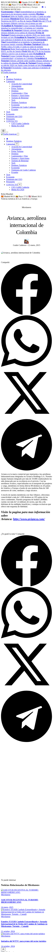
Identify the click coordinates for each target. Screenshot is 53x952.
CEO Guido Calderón (20, 123)
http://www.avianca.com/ (29, 519)
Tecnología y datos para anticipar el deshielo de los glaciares (26, 38)
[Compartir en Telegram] (26, 470)
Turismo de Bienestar (20, 98)
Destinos (14, 91)
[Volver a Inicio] (8, 72)
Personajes (10, 119)
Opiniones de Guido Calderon (23, 107)
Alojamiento (16, 86)
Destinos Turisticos (14, 79)
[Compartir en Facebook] (26, 314)
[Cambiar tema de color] (3, 131)
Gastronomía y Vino (19, 93)
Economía (15, 105)
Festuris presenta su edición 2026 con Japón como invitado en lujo (25, 35)
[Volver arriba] (3, 949)
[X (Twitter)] (45, 7)
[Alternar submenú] (17, 144)
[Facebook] (42, 7)
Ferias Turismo (17, 88)
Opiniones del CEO (14, 116)
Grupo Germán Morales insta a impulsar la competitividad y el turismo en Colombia (24, 27)
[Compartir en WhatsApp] (26, 366)
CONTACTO (12, 121)
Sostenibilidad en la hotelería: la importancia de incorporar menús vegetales (23, 13)
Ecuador (14, 109)
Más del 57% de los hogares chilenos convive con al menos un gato (26, 22)
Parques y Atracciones (20, 95)
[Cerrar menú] (18, 134)
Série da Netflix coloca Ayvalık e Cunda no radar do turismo (26, 16)
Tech (13, 100)
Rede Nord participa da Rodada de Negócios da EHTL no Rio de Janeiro (24, 20)
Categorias (10, 81)
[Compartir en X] (26, 418)
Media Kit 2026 (17, 126)
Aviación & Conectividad (21, 84)
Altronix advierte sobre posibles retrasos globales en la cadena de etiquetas (24, 31)
